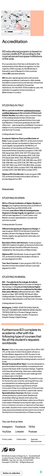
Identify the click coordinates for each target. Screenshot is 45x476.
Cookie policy (21, 439)
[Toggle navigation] (41, 5)
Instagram (7, 426)
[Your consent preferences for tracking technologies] (41, 472)
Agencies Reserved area (36, 440)
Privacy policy (7, 439)
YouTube (6, 431)
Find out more (8, 189)
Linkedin (19, 431)
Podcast (32, 431)
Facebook (20, 426)
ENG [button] (23, 5)
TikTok (31, 426)
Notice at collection (11, 473)
